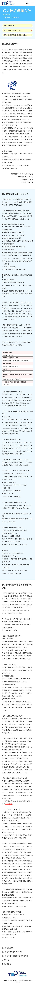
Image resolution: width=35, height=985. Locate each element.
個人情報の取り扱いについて (12, 30)
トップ (4, 17)
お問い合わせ (6, 964)
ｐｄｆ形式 (8, 804)
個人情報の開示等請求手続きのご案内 (15, 35)
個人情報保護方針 (8, 26)
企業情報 (9, 17)
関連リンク (6, 960)
